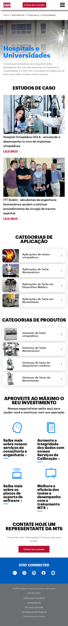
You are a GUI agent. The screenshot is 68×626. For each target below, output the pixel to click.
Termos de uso (34, 602)
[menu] (62, 5)
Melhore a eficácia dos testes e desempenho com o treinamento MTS (49, 496)
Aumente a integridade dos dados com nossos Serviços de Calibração (50, 449)
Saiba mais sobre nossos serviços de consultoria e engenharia (15, 447)
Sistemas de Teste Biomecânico (34, 349)
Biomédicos (18, 15)
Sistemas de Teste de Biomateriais (36, 379)
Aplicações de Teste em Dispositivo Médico (37, 285)
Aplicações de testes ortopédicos (36, 256)
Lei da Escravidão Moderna (34, 611)
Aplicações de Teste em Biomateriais (37, 300)
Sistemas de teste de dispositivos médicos (37, 364)
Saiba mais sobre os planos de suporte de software (13, 493)
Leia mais (10, 151)
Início (6, 15)
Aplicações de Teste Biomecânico (35, 271)
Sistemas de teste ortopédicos (34, 334)
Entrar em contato (34, 4)
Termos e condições (34, 607)
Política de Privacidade (34, 598)
